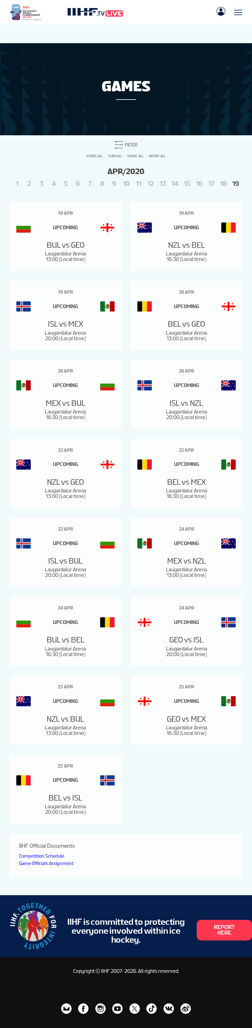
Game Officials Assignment (46, 863)
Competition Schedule (41, 856)
